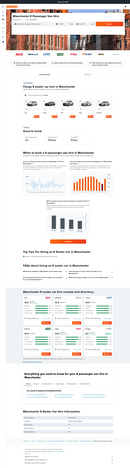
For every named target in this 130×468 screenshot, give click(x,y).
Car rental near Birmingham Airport (64, 394)
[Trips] (3, 37)
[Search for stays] (3, 15)
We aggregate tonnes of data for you (36, 460)
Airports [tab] (28, 384)
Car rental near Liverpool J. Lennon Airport (93, 394)
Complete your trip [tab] (47, 384)
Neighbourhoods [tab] (71, 384)
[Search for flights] (3, 12)
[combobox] (18, 20)
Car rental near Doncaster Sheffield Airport (94, 397)
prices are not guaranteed (58, 451)
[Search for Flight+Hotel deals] (3, 23)
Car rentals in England (72, 441)
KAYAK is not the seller (31, 456)
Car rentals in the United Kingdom (56, 441)
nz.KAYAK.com (26, 441)
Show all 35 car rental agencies (32, 362)
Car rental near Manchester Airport (36, 394)
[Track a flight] (3, 32)
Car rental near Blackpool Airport (63, 397)
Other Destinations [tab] (84, 384)
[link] (68, 241)
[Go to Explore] (3, 28)
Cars (33, 441)
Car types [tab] (36, 384)
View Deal (36, 116)
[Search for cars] (3, 19)
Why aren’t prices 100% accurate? (35, 463)
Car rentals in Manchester (85, 441)
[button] (128, 2)
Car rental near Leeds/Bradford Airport (37, 397)
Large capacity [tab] (59, 384)
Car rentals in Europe (41, 441)
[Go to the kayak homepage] (11, 7)
